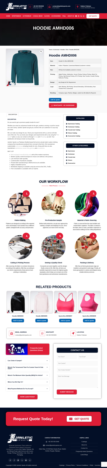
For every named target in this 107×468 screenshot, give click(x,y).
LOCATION (80, 332)
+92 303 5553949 (38, 6)
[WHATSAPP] (42, 333)
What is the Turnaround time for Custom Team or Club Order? (25, 368)
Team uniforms (26, 445)
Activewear (56, 49)
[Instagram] (79, 16)
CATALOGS (80, 118)
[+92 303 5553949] (30, 7)
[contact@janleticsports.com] (49, 7)
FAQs (64, 16)
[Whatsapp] (84, 16)
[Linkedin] (18, 460)
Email (35, 137)
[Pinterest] (25, 460)
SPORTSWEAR (16, 16)
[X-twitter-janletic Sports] (81, 16)
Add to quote (55, 100)
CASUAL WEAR (37, 16)
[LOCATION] (73, 333)
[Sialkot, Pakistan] (77, 7)
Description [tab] (12, 114)
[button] (41, 51)
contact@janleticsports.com (61, 6)
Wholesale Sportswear (15, 445)
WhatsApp (43, 137)
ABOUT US (71, 16)
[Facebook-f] (14, 460)
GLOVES (47, 16)
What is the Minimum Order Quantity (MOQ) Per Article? (25, 375)
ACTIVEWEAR (27, 16)
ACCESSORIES (56, 16)
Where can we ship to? (15, 382)
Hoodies (62, 49)
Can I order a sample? (15, 360)
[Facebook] (76, 16)
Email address (21, 332)
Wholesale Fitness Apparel (16, 447)
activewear (19, 146)
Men (67, 49)
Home (50, 49)
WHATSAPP (50, 332)
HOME (8, 16)
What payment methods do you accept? (20, 388)
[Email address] (11, 333)
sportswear (18, 148)
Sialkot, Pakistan (86, 6)
